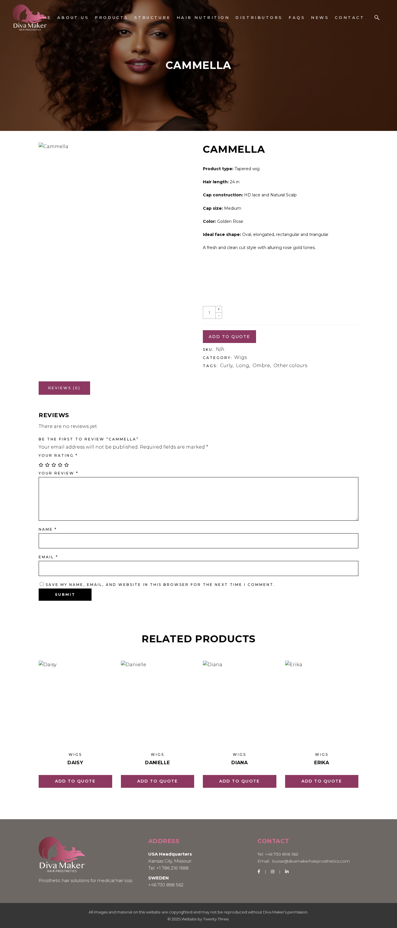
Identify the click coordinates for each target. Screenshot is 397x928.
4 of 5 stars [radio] (60, 465)
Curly (226, 365)
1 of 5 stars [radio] (41, 465)
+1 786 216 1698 (172, 868)
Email (48, 557)
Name (48, 529)
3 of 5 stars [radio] (54, 465)
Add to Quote (75, 781)
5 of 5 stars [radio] (66, 465)
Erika (321, 762)
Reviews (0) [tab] (64, 388)
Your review (58, 473)
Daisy (75, 762)
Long (242, 365)
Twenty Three (216, 919)
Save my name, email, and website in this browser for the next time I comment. (160, 584)
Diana (239, 762)
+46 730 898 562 (165, 885)
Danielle (157, 762)
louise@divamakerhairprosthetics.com (311, 861)
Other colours (290, 365)
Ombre (261, 365)
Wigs (240, 357)
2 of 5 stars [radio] (47, 465)
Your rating (58, 455)
